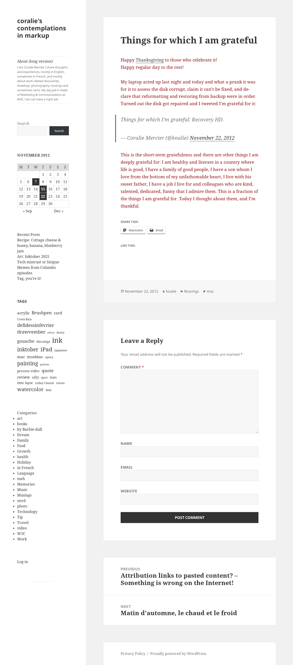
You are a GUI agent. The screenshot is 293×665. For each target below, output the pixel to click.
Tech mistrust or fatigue (38, 261)
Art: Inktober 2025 (33, 256)
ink (57, 340)
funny (61, 332)
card (58, 312)
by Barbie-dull (29, 429)
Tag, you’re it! (29, 278)
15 (43, 189)
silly (35, 377)
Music (22, 489)
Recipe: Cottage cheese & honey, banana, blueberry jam (39, 246)
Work (22, 539)
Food (21, 445)
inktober (27, 349)
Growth (23, 451)
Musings (24, 495)
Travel (23, 522)
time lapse (25, 383)
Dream (23, 434)
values (60, 383)
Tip (20, 517)
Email (127, 467)
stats (53, 377)
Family (23, 440)
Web (48, 390)
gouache (25, 341)
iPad (46, 349)
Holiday (24, 462)
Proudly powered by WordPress (178, 653)
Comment (132, 367)
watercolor (30, 389)
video (22, 528)
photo (22, 506)
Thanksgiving (150, 60)
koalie (171, 291)
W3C (21, 533)
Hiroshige (43, 341)
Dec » (58, 211)
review (23, 377)
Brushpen (42, 313)
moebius (35, 356)
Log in (22, 561)
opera (49, 357)
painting (27, 363)
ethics (50, 332)
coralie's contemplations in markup (41, 28)
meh (21, 478)
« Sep (27, 211)
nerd (21, 500)
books (22, 423)
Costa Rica (24, 319)
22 (43, 196)
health (22, 456)
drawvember (31, 332)
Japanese (60, 350)
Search (23, 123)
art (19, 418)
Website (129, 491)
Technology (27, 511)
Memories (26, 484)
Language (25, 473)
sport (44, 377)
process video (28, 371)
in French (25, 467)
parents (44, 364)
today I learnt (44, 383)
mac (21, 356)
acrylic (23, 312)
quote (48, 371)
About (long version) (42, 80)
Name (126, 443)
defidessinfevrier (35, 325)
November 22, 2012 (212, 137)
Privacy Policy (133, 653)
